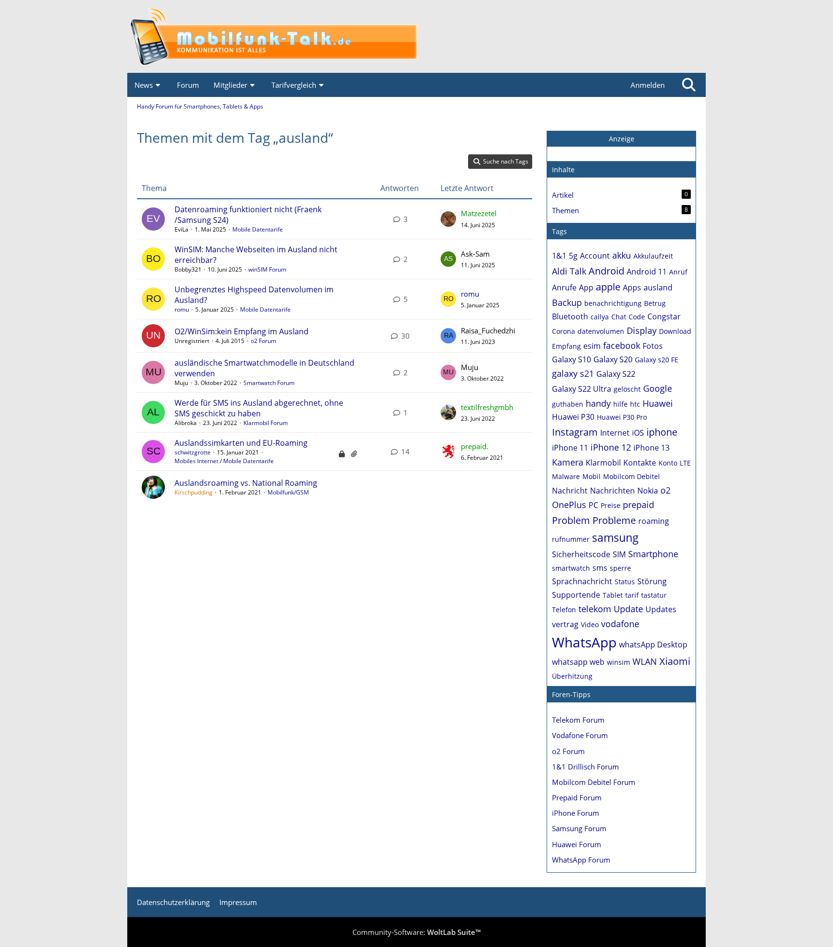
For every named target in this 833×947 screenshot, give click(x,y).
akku (621, 255)
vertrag (565, 624)
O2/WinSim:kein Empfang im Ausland (242, 331)
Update (628, 609)
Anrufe (564, 287)
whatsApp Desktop (653, 644)
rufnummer (571, 539)
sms (599, 568)
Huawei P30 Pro (622, 417)
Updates (660, 609)
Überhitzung (572, 676)
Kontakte (639, 462)
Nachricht (570, 490)
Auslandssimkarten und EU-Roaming (241, 443)
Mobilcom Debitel (631, 476)
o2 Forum (263, 341)
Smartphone (653, 554)
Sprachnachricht (582, 581)
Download (675, 331)
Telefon (564, 609)
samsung (615, 537)
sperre (620, 568)
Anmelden (648, 85)
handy (598, 403)
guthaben (567, 404)
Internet (615, 432)
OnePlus (569, 504)
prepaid (638, 504)
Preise (610, 505)
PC (593, 505)
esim (592, 346)
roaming (653, 521)
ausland (658, 287)
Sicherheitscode (581, 554)
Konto (667, 462)
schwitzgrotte (193, 452)
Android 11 (647, 271)
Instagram (575, 432)
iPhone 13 (651, 447)
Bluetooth (570, 316)
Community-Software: (416, 932)
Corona (563, 331)
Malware (566, 476)
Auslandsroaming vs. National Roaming (246, 483)
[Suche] (689, 85)
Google (657, 388)
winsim (618, 662)
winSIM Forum (267, 269)
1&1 (559, 255)
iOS (638, 432)
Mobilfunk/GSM (288, 492)
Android (606, 270)
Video (590, 624)
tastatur (654, 595)
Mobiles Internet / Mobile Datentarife (224, 461)
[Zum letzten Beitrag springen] (448, 219)
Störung (652, 581)
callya (600, 316)
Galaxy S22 (615, 374)
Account (595, 255)
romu (182, 309)
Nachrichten (612, 490)
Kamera (567, 462)
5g (573, 255)
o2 (665, 490)
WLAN (644, 661)
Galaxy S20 (612, 359)
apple (608, 286)
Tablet (613, 595)
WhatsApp (584, 642)
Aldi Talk (569, 271)
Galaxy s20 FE (656, 359)
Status (625, 581)
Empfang (566, 346)
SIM (619, 554)
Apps (632, 287)
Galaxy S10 (571, 359)
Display (642, 330)
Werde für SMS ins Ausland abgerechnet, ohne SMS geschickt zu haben (259, 408)
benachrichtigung (613, 303)
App (586, 287)
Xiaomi (674, 661)
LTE (685, 462)
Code (637, 316)
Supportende (576, 595)
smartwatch (571, 568)
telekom (594, 609)
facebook (621, 345)
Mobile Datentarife (257, 229)
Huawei (658, 403)
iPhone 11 (570, 447)
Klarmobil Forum (265, 423)
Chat (618, 316)
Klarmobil (603, 462)
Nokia (647, 490)
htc (635, 404)
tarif (632, 595)
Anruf (678, 271)
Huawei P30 (573, 417)
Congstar (664, 316)
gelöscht (627, 389)
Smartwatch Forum (269, 383)
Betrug (655, 303)
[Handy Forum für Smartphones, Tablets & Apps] (416, 36)
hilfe (620, 404)
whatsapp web (578, 662)
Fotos (653, 346)
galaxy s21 (573, 373)
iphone (661, 432)
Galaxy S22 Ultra (581, 389)
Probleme (614, 520)
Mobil (591, 476)
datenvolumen (601, 331)
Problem (571, 520)
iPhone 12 (611, 447)
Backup (567, 302)
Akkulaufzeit (653, 256)
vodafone (620, 624)
